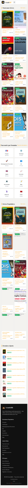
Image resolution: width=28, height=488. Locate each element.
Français (4, 422)
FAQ (3, 454)
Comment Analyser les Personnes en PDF (7, 336)
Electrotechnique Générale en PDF (6, 134)
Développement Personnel (8, 426)
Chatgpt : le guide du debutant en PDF (19, 335)
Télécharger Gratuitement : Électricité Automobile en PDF (7, 255)
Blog (3, 437)
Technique (4, 424)
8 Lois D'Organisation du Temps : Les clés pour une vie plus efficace (20, 136)
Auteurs (4, 450)
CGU (14, 481)
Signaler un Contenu (7, 471)
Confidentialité (5, 465)
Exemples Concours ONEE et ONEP (19, 309)
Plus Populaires (5, 448)
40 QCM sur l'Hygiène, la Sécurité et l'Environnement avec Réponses (20, 256)
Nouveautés (5, 446)
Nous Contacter (6, 463)
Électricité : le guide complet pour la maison (6, 83)
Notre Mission (5, 461)
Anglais (4, 431)
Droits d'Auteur (5, 469)
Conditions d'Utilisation (7, 467)
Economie (4, 433)
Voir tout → (23, 7)
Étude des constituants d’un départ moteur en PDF (20, 33)
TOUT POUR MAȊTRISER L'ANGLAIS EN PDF (7, 309)
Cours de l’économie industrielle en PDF (19, 58)
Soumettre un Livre (6, 452)
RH (3, 428)
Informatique (5, 435)
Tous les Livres (5, 444)
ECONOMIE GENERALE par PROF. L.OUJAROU (7, 58)
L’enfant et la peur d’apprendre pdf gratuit (19, 83)
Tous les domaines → (22, 145)
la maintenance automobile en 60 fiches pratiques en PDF (20, 109)
